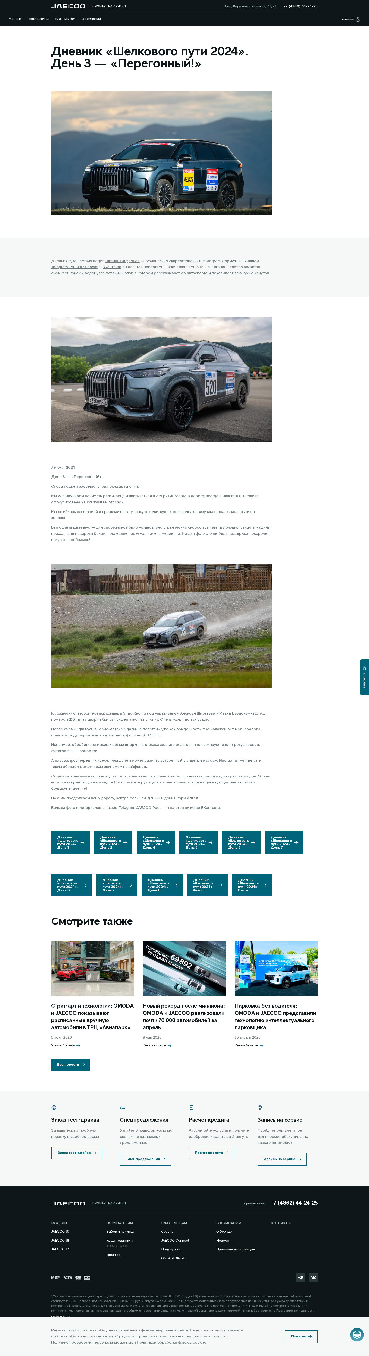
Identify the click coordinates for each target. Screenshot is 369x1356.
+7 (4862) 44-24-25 (294, 1203)
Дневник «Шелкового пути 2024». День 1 (68, 842)
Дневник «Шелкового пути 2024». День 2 (110, 842)
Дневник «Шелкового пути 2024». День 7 (281, 842)
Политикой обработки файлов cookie (171, 1342)
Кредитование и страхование (119, 1243)
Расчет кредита (209, 1153)
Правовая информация (235, 1249)
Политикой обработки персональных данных (92, 1342)
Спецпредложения (143, 1159)
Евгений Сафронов (122, 261)
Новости (223, 1240)
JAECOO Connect (175, 1240)
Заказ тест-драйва (74, 1153)
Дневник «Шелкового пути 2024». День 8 (68, 885)
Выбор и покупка (120, 1231)
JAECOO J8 (60, 1240)
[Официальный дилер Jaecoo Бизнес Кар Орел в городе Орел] (68, 6)
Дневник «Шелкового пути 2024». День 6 (238, 842)
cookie (99, 1330)
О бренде (224, 1231)
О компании (91, 19)
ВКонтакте (111, 267)
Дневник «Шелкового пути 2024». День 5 (196, 842)
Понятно (298, 1336)
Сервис (167, 1231)
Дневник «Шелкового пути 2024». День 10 (158, 885)
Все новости (68, 1065)
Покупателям (38, 19)
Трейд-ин (113, 1255)
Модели (15, 19)
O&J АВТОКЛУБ (173, 1258)
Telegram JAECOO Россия (74, 267)
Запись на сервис (279, 1159)
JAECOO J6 (60, 1231)
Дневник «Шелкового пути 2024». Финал (203, 885)
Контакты (281, 1223)
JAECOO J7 (60, 1249)
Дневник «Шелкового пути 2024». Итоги (248, 885)
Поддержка (170, 1249)
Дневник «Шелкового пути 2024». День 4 (153, 842)
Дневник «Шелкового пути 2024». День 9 (113, 885)
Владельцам (65, 19)
